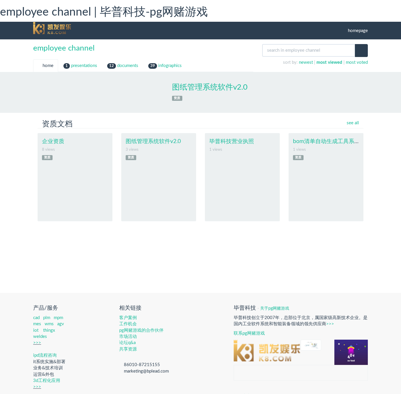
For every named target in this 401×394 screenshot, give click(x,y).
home (47, 65)
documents (123, 65)
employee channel (64, 48)
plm (46, 318)
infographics (166, 65)
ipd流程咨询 (45, 355)
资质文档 (57, 124)
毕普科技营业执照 (231, 141)
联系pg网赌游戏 (249, 333)
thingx (49, 330)
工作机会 (128, 324)
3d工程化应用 (46, 380)
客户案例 (128, 318)
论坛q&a (127, 343)
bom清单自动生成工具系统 (326, 141)
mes (37, 324)
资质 (177, 98)
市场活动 (128, 336)
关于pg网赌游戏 (274, 308)
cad (36, 318)
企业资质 (53, 141)
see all (352, 123)
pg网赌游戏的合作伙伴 (141, 330)
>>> (37, 343)
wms (49, 324)
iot (35, 330)
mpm (58, 318)
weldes (40, 336)
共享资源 (128, 349)
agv (60, 324)
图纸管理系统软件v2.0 (209, 87)
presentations (81, 65)
